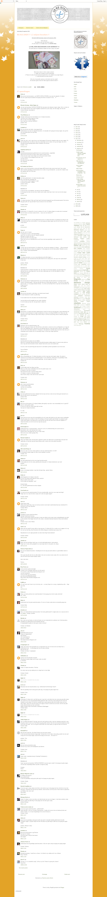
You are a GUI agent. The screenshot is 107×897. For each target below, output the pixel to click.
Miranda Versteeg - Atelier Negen (28, 105)
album (84, 224)
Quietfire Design (79, 301)
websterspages (81, 317)
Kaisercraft (76, 271)
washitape (76, 317)
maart (78, 197)
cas (82, 232)
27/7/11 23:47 (24, 206)
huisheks (23, 830)
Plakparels (80, 300)
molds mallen (87, 288)
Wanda (22, 255)
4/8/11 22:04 (23, 740)
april (78, 195)
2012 (77, 136)
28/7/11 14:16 (24, 398)
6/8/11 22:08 (23, 758)
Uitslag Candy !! (80, 177)
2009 (77, 206)
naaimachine (79, 291)
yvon (22, 138)
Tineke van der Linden (26, 807)
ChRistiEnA (23, 655)
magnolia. (83, 279)
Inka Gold (85, 267)
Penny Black (87, 297)
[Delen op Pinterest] (43, 87)
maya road (80, 285)
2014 (77, 132)
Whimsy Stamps (83, 319)
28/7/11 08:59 (24, 276)
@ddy (22, 392)
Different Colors (86, 244)
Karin (22, 365)
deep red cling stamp (86, 242)
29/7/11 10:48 (24, 487)
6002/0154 (80, 224)
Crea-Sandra (24, 490)
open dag (81, 294)
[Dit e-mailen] (37, 87)
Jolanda (22, 540)
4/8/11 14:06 (23, 709)
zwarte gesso (78, 325)
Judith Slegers (24, 719)
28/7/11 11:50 (24, 362)
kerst (75, 273)
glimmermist (79, 261)
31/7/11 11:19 (24, 589)
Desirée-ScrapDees (25, 786)
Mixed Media (87, 287)
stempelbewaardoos (77, 310)
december (79, 140)
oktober (78, 144)
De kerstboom (79, 242)
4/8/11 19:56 (23, 727)
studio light (83, 312)
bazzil (84, 228)
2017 (77, 126)
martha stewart (81, 284)
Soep (22, 230)
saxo (22, 501)
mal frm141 (81, 280)
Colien (22, 592)
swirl (87, 312)
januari (78, 201)
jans (22, 415)
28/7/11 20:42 (24, 446)
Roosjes (88, 303)
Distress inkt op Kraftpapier (42, 27)
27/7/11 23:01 (24, 124)
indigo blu (75, 267)
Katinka (88, 271)
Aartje (22, 475)
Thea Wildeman (24, 115)
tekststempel (81, 313)
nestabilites (76, 292)
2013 (77, 134)
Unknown (23, 279)
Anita (22, 94)
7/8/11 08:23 (23, 770)
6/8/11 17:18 (23, 751)
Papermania (87, 295)
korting (80, 274)
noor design (86, 292)
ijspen (89, 265)
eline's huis (83, 251)
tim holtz (87, 313)
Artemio (75, 228)
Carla (75, 88)
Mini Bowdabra (82, 287)
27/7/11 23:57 (24, 227)
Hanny (22, 309)
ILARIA (22, 582)
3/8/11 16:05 (23, 675)
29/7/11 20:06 (24, 537)
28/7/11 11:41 (24, 351)
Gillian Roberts (77, 259)
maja (86, 279)
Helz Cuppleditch (82, 264)
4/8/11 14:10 (23, 716)
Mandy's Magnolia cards (26, 773)
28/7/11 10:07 (24, 306)
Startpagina (20, 27)
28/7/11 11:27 (24, 336)
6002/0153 (76, 224)
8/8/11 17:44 (23, 827)
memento (88, 285)
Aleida (22, 458)
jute (89, 270)
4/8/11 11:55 (23, 681)
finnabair (88, 255)
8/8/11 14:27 (23, 815)
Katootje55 (23, 730)
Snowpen (88, 306)
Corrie (22, 684)
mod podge (81, 288)
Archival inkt (79, 227)
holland (88, 264)
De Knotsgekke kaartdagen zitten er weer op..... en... (81, 172)
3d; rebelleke (82, 222)
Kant (85, 271)
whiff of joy (76, 319)
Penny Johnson (82, 298)
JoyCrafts (85, 270)
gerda (86, 258)
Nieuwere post (21, 874)
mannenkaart (87, 280)
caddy (78, 231)
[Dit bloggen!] (39, 87)
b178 (78, 228)
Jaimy (22, 818)
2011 (77, 138)
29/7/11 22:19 (24, 545)
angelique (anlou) (25, 149)
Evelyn (75, 93)
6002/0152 (88, 222)
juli (77, 189)
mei (78, 193)
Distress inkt (77, 245)
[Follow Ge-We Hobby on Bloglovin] (80, 77)
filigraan (84, 255)
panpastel (80, 295)
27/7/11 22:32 (24, 102)
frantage (84, 257)
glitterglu (83, 261)
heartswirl (75, 264)
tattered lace (76, 313)
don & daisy (81, 247)
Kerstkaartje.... (79, 150)
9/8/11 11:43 (23, 848)
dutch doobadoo (78, 248)
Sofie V (22, 526)
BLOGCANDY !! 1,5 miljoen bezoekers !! (81, 186)
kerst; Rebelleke (80, 273)
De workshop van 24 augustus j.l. (81, 158)
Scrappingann (24, 644)
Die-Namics (80, 244)
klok (89, 273)
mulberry (76, 289)
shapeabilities (76, 306)
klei (87, 273)
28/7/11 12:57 (24, 379)
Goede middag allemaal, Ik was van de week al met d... (80, 180)
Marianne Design (82, 282)
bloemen (82, 229)
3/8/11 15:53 (23, 662)
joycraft (81, 270)
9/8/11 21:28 (23, 856)
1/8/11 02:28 (23, 641)
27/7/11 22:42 (24, 112)
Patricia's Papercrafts (26, 548)
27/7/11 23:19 (24, 163)
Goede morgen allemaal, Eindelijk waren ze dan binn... (81, 154)
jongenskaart (76, 270)
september (79, 146)
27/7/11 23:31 (24, 185)
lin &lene (84, 277)
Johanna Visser (24, 841)
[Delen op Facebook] (42, 87)
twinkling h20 (83, 314)
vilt (78, 316)
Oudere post (67, 874)
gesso (89, 258)
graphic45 (76, 262)
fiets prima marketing (78, 255)
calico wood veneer (85, 231)
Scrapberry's (82, 304)
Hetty (22, 217)
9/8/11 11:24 (23, 838)
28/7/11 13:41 (24, 389)
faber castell (86, 252)
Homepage (44, 874)
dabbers (75, 242)
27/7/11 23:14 (24, 146)
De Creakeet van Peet (26, 166)
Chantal (22, 665)
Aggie (22, 678)
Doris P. (22, 859)
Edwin (79, 251)
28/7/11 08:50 (24, 264)
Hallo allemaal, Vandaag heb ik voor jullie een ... (80, 162)
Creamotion (76, 241)
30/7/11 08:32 (24, 564)
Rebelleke (76, 100)
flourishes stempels (78, 257)
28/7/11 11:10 (24, 320)
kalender (81, 271)
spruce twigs (83, 307)
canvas (75, 232)
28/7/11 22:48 (24, 465)
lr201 (89, 277)
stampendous (77, 309)
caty (22, 630)
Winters (85, 321)
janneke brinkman (78, 268)
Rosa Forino (24, 567)
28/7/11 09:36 (24, 288)
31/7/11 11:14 (24, 579)
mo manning (76, 288)
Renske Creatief (24, 437)
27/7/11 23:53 (24, 214)
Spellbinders (77, 307)
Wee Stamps (87, 317)
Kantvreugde (24, 426)
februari (78, 199)
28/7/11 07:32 (24, 252)
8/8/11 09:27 (23, 794)
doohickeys (87, 247)
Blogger (62, 887)
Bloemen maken (29, 27)
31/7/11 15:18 (24, 607)
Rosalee (22, 851)
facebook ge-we (87, 254)
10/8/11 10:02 (24, 864)
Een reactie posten (23, 867)
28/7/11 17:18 (24, 412)
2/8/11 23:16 (23, 652)
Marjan (75, 284)
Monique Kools (24, 797)
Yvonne (75, 102)
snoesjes (84, 306)
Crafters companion (85, 239)
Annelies (23, 610)
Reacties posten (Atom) (47, 878)
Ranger (88, 301)
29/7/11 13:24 (24, 509)
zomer (75, 325)
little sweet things (25, 448)
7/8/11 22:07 (23, 783)
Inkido (89, 267)
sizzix (81, 306)
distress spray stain (86, 245)
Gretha (75, 95)
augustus (79, 148)
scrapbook (87, 304)
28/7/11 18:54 (24, 423)
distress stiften (76, 247)
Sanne (22, 198)
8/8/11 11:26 (23, 804)
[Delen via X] (40, 87)
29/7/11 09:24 (24, 472)
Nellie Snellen (86, 291)
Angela (75, 84)
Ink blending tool (81, 267)
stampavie (88, 307)
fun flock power (80, 258)
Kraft (83, 274)
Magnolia (77, 279)
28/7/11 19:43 (24, 434)
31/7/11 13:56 (24, 597)
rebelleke (77, 303)
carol (22, 743)
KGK (85, 273)
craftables (82, 238)
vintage (81, 316)
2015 (77, 130)
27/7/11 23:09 (24, 135)
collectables (80, 235)
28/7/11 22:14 (24, 455)
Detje (22, 600)
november (79, 142)
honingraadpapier (77, 265)
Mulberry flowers (81, 289)
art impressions (86, 227)
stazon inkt (86, 309)
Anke (75, 86)
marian (22, 512)
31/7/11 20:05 (24, 615)
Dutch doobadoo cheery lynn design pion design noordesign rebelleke (82, 250)
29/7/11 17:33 (24, 523)
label (85, 274)
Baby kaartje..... (80, 168)
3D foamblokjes (77, 222)
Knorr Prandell (76, 274)
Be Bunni (88, 228)
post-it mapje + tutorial (79, 166)
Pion (87, 298)
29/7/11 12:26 (24, 498)
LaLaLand (88, 274)
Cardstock (79, 232)
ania (22, 754)
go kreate (87, 261)
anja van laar (83, 225)
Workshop (81, 323)
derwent (75, 244)
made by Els (24, 354)
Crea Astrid (23, 323)
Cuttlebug (88, 241)
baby (81, 228)
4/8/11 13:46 (23, 694)
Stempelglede (87, 310)
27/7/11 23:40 (24, 195)
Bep (21, 401)
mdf (84, 285)
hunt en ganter (84, 265)
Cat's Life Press (87, 232)
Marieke (22, 618)
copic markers (83, 236)
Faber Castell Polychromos (79, 254)
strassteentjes (77, 312)
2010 (77, 204)
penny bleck (76, 298)
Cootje (75, 91)
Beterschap (79, 175)
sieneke (22, 291)
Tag (89, 312)
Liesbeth (23, 127)
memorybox (76, 287)
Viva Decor (87, 316)
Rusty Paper (77, 304)
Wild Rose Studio (82, 320)
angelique (76, 225)
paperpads (76, 297)
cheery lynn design (78, 234)
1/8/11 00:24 (23, 627)
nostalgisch (76, 294)
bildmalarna (76, 229)
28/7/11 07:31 (24, 242)
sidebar (24, 613)
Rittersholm (84, 303)
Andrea (22, 176)
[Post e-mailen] (35, 87)
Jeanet (75, 97)
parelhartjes (81, 297)
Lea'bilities (86, 275)
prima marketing (86, 300)
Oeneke (22, 209)
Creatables (82, 241)
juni (78, 191)
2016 (77, 128)
